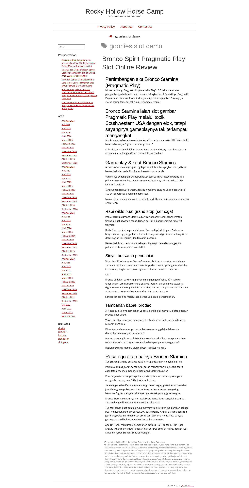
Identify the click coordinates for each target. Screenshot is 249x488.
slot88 (61, 328)
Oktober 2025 (68, 159)
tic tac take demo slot (154, 473)
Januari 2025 (68, 193)
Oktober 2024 (68, 205)
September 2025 (70, 163)
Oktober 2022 (68, 297)
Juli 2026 (66, 124)
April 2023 (66, 274)
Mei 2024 (66, 224)
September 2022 (70, 301)
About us (126, 26)
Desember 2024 (69, 197)
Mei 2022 (66, 304)
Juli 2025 (66, 170)
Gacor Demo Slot (157, 442)
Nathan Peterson (138, 442)
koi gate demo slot (130, 461)
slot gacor (63, 338)
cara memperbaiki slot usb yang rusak (175, 447)
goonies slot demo (182, 459)
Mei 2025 (66, 178)
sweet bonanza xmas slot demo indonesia (172, 470)
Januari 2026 (68, 147)
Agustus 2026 (68, 120)
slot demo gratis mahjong (118, 464)
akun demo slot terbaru (117, 444)
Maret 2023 (67, 278)
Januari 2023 (68, 285)
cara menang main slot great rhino (119, 450)
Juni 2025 (66, 174)
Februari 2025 (68, 189)
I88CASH (62, 331)
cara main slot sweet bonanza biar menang (140, 447)
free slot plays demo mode (121, 459)
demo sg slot (178, 450)
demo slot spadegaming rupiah (159, 456)
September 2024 (70, 209)
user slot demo (170, 473)
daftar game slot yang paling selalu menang (153, 450)
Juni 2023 (66, 266)
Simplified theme (188, 486)
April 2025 (66, 182)
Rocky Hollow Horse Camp (124, 11)
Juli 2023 (66, 262)
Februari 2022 (68, 316)
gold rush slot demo (142, 459)
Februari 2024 (68, 235)
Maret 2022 (67, 312)
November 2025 (69, 155)
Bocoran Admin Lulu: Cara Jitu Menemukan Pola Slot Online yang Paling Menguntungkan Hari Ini (78, 63)
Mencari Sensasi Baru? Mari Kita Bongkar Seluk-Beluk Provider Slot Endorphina (78, 105)
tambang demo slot (112, 473)
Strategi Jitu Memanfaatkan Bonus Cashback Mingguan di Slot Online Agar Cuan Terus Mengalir (78, 72)
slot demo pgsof (157, 464)
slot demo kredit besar (139, 464)
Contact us (145, 26)
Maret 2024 (67, 232)
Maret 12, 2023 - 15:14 (117, 442)
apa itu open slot (136, 444)
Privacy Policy (106, 26)
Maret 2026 (67, 140)
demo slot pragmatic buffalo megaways (128, 456)
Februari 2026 (68, 143)
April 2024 (66, 228)
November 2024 (69, 201)
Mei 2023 (66, 270)
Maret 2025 (67, 186)
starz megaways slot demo (142, 470)
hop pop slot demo (112, 461)
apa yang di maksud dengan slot (175, 444)
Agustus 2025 (68, 166)
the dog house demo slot (133, 473)
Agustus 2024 (68, 212)
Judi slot (62, 335)
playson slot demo (146, 461)
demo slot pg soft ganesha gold (155, 453)
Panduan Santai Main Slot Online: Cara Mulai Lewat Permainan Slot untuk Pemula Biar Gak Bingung (78, 82)
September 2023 (70, 255)
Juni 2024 (66, 220)
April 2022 (66, 308)
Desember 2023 (69, 243)
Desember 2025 (69, 151)
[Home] (110, 36)
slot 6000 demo (161, 461)
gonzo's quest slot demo (162, 459)
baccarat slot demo (112, 447)
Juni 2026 (66, 128)
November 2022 (69, 293)
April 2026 (66, 136)
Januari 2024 (68, 239)
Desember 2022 (69, 289)
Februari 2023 (68, 281)
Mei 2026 (66, 132)
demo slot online (134, 453)
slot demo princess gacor (175, 464)
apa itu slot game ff (152, 444)
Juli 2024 (66, 216)
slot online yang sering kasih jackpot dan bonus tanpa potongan (146, 467)
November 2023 (69, 247)
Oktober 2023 (68, 251)
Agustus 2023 (68, 258)
